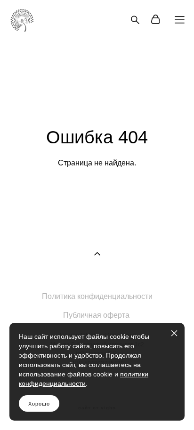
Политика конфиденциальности (97, 296)
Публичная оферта (96, 315)
